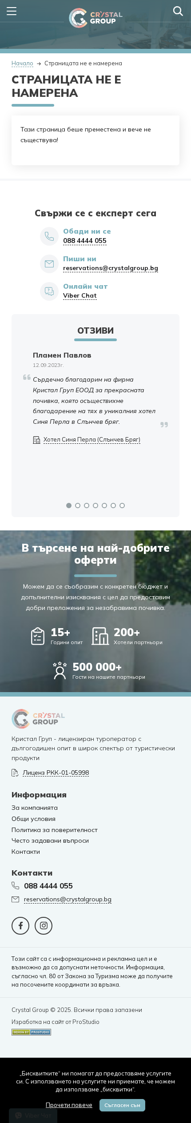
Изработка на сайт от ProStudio (55, 1022)
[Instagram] (43, 926)
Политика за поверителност (55, 830)
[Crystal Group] (96, 18)
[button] (69, 505)
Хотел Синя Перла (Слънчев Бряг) (92, 439)
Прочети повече (69, 1104)
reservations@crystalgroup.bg (110, 268)
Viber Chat (80, 295)
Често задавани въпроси (50, 840)
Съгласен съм (122, 1105)
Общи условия (34, 819)
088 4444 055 (85, 241)
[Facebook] (20, 926)
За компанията (35, 808)
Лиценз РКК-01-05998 (56, 773)
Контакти (26, 852)
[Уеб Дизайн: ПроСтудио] (31, 1030)
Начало (22, 63)
